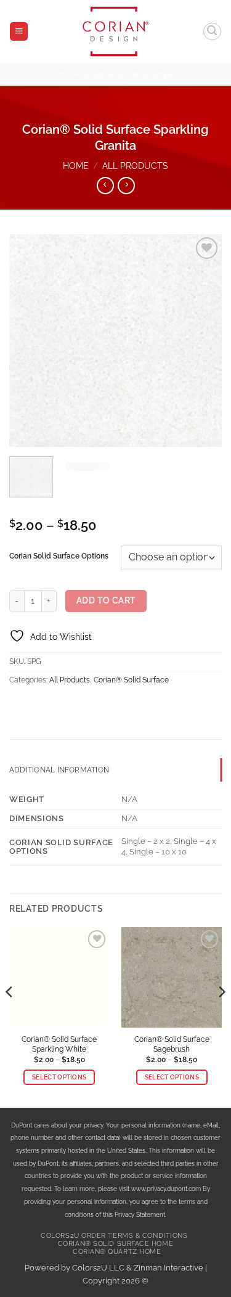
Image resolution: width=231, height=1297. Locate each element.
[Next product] (105, 185)
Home (76, 165)
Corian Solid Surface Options (58, 556)
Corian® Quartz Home (117, 1252)
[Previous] (29, 340)
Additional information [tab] (59, 770)
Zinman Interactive (168, 1267)
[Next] (202, 340)
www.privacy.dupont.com (166, 1188)
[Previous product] (126, 185)
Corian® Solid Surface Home (115, 1244)
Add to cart (106, 600)
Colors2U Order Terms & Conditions (114, 1236)
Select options (59, 1077)
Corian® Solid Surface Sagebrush (171, 1044)
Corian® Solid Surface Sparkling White (59, 1044)
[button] (19, 31)
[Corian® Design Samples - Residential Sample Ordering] (115, 31)
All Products (135, 165)
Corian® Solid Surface (131, 680)
